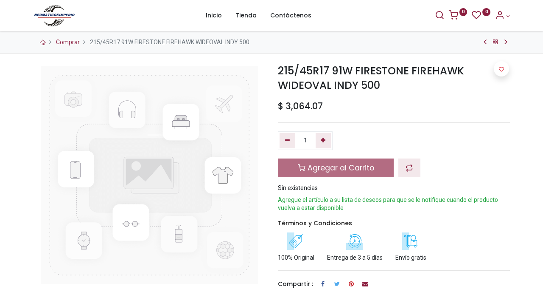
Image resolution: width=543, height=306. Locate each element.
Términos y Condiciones (315, 223)
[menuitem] (214, 15)
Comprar (68, 42)
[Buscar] (439, 16)
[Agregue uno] (323, 140)
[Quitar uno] (287, 140)
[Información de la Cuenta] (502, 16)
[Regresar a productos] (495, 42)
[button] (409, 168)
